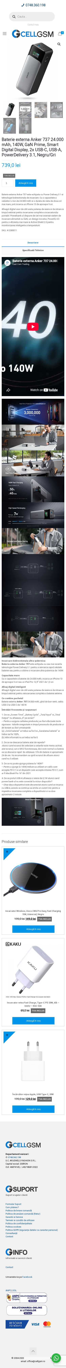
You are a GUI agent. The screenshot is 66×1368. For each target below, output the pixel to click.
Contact (9, 1236)
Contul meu (33, 24)
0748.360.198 (36, 5)
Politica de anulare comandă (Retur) (23, 1214)
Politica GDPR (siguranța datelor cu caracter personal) (32, 1230)
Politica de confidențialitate (19, 1223)
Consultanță (11, 1233)
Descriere (33, 242)
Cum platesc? (12, 1207)
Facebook (27, 1277)
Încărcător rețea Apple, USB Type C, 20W (33, 1094)
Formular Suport (13, 1204)
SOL (15, 1290)
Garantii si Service (14, 1217)
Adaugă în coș (26, 183)
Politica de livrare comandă (19, 1210)
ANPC (8, 1290)
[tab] (33, 243)
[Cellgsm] (33, 33)
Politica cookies (13, 1226)
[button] (59, 44)
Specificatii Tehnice (33, 250)
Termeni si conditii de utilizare (20, 1220)
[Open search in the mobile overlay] (32, 16)
